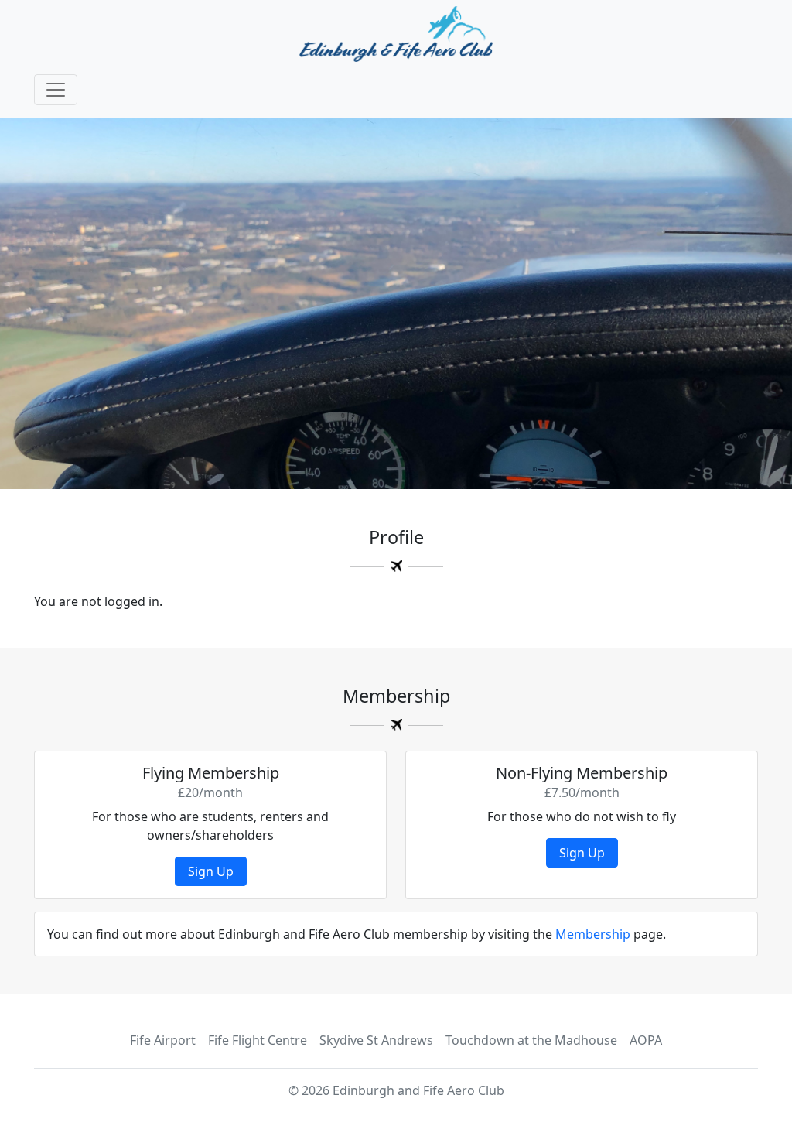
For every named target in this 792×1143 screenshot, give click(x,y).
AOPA (646, 1040)
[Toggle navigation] (55, 89)
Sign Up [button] (211, 871)
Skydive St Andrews (376, 1040)
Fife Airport (163, 1040)
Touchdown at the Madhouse (531, 1040)
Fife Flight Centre (257, 1040)
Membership (592, 934)
